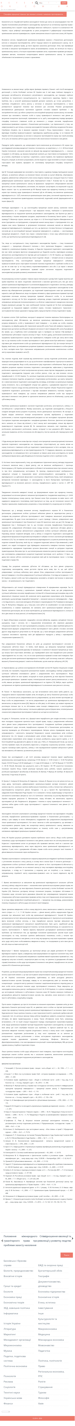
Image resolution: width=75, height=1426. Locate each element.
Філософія (43, 1397)
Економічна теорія (14, 1302)
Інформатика (11, 1313)
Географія (43, 1276)
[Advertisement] (37, 71)
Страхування (45, 1387)
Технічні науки (12, 1392)
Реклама (8, 1381)
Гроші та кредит (12, 1286)
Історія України (12, 1323)
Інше (41, 1313)
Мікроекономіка (13, 1345)
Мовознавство (46, 1345)
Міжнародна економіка (51, 1339)
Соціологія (9, 1387)
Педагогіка (44, 1350)
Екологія (8, 1291)
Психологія (10, 1376)
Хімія (40, 1403)
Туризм (42, 1392)
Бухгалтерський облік (50, 1270)
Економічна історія (48, 1297)
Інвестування (45, 1307)
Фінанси (8, 1403)
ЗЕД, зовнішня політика (17, 1307)
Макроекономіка (47, 1328)
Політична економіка (15, 1366)
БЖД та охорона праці (50, 1265)
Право (41, 1366)
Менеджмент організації (17, 1339)
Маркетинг (10, 1334)
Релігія (41, 1381)
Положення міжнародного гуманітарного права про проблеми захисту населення (20, 1241)
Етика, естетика (46, 1302)
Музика (8, 1350)
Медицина (44, 1334)
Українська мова (13, 1397)
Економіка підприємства (51, 1291)
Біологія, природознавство (18, 1270)
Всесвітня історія (13, 1276)
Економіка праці (13, 1297)
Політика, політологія (50, 1360)
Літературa (10, 1328)
